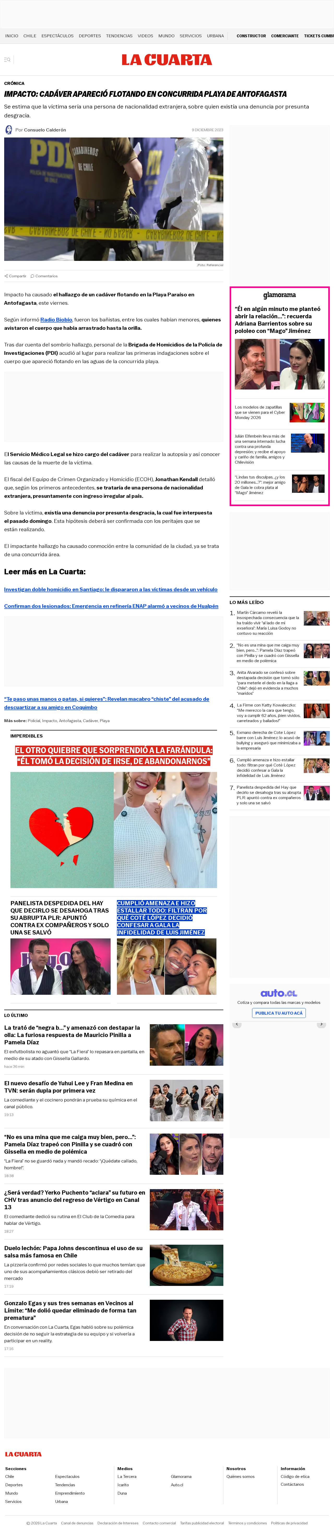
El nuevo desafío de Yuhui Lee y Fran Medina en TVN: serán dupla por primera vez (68, 1087)
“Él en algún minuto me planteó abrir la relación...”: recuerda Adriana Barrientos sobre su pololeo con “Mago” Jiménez (277, 320)
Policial (34, 721)
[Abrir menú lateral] (9, 60)
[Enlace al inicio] (279, 296)
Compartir (17, 276)
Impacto (49, 721)
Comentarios (46, 276)
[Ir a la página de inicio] (167, 60)
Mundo (166, 36)
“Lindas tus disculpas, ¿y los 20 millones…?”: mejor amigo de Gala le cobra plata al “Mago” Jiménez (260, 485)
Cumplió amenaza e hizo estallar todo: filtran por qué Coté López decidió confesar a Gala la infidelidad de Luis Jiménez (266, 767)
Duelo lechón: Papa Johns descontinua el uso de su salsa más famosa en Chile (73, 1252)
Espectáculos (57, 36)
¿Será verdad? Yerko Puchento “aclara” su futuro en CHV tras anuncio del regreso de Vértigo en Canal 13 (74, 1200)
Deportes (90, 36)
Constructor (251, 36)
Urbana (215, 36)
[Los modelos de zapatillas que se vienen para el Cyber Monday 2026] (307, 413)
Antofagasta (70, 721)
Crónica (14, 83)
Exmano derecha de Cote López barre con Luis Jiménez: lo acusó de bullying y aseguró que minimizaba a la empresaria (269, 740)
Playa (105, 721)
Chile (29, 36)
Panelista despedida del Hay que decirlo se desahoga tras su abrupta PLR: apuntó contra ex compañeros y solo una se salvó (59, 918)
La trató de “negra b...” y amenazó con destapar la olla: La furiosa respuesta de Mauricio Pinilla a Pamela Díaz (72, 1035)
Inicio (11, 36)
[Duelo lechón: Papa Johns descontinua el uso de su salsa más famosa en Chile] (186, 1266)
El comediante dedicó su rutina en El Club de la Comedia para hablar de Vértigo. (69, 1220)
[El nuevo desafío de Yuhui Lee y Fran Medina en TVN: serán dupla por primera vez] (186, 1101)
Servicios (191, 36)
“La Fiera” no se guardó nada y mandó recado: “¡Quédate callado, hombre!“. (70, 1164)
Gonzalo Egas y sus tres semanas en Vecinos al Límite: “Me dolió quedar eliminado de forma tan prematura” (70, 1311)
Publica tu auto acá (278, 1013)
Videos (145, 36)
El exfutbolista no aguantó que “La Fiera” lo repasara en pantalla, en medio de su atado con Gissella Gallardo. (74, 1055)
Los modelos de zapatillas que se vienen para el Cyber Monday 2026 (260, 412)
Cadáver (90, 721)
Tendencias (119, 36)
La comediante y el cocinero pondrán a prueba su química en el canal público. (70, 1103)
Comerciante (285, 36)
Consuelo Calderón (45, 130)
